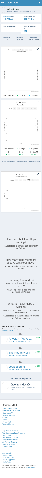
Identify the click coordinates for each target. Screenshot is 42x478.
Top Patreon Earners (9, 435)
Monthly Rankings (8, 444)
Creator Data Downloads (11, 411)
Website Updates (8, 415)
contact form (30, 467)
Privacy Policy (7, 422)
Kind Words (6, 462)
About (4, 419)
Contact (5, 417)
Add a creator (7, 453)
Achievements (7, 455)
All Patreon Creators (9, 442)
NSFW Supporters (8, 459)
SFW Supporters (8, 457)
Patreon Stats (7, 446)
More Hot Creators (8, 330)
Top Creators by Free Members (13, 433)
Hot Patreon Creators (10, 440)
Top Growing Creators (10, 437)
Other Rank (7, 16)
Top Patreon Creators (10, 431)
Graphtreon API (8, 413)
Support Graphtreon (9, 408)
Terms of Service (8, 424)
